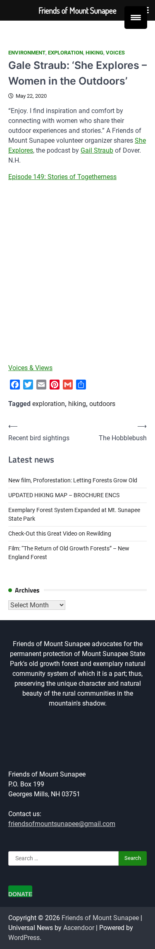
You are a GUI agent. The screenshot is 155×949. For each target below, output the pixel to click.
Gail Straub (97, 150)
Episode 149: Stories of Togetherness (62, 177)
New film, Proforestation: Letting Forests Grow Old (72, 480)
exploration (65, 53)
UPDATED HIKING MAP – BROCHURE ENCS (63, 495)
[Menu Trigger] (135, 17)
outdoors (102, 404)
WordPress (24, 938)
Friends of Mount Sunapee (100, 918)
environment (26, 53)
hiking (94, 53)
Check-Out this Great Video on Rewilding (59, 533)
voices (115, 53)
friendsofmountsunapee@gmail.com (61, 824)
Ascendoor (78, 928)
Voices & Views (30, 368)
